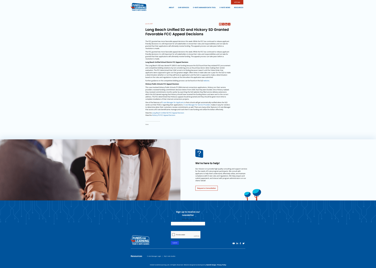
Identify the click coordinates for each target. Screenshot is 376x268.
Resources (238, 7)
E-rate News (225, 7)
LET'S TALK (237, 2)
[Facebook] (220, 24)
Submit (175, 243)
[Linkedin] (226, 24)
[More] (229, 24)
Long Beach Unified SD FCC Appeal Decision (168, 113)
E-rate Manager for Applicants (173, 102)
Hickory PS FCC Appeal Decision (163, 115)
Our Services (183, 7)
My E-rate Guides (169, 256)
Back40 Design (211, 265)
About (171, 7)
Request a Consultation (206, 188)
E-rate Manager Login (154, 256)
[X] (223, 24)
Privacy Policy (221, 265)
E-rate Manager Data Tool (204, 7)
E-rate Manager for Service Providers (197, 105)
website (206, 81)
